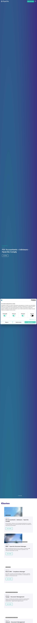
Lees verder (9, 528)
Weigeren (6, 322)
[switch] (14, 315)
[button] (21, 495)
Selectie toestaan (18, 322)
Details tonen (31, 319)
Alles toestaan (30, 322)
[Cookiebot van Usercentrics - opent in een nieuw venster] (31, 300)
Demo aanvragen (31, 1)
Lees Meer (5, 255)
